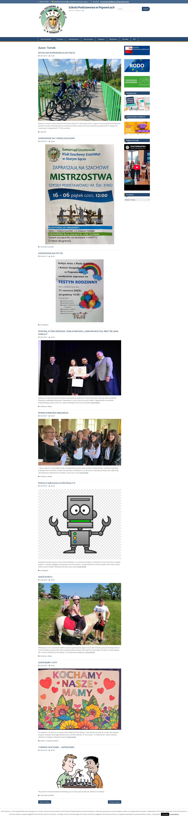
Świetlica (101, 39)
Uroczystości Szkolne (52, 741)
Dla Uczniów (88, 39)
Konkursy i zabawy (46, 406)
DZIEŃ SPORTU (45, 577)
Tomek (53, 56)
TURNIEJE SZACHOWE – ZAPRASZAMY (56, 747)
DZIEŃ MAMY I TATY (47, 662)
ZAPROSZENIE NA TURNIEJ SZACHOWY (56, 138)
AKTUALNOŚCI (46, 39)
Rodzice (42, 741)
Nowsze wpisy (114, 802)
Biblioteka (113, 39)
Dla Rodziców (73, 39)
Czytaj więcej (174, 814)
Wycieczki (43, 132)
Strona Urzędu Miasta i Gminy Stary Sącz (114, 2)
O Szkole (60, 39)
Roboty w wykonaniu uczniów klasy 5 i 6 (56, 483)
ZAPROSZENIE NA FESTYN (50, 253)
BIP (134, 39)
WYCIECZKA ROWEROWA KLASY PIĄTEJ (56, 53)
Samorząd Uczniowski (47, 247)
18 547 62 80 (44, 2)
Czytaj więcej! (94, 403)
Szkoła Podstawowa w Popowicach (92, 7)
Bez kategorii (44, 325)
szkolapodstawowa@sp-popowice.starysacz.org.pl (71, 2)
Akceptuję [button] (165, 814)
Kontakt (125, 39)
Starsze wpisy (45, 802)
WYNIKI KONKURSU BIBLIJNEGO (53, 413)
